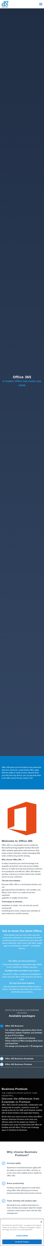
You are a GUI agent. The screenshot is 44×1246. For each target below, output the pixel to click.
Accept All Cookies (22, 1242)
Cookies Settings (22, 1235)
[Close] (41, 1222)
